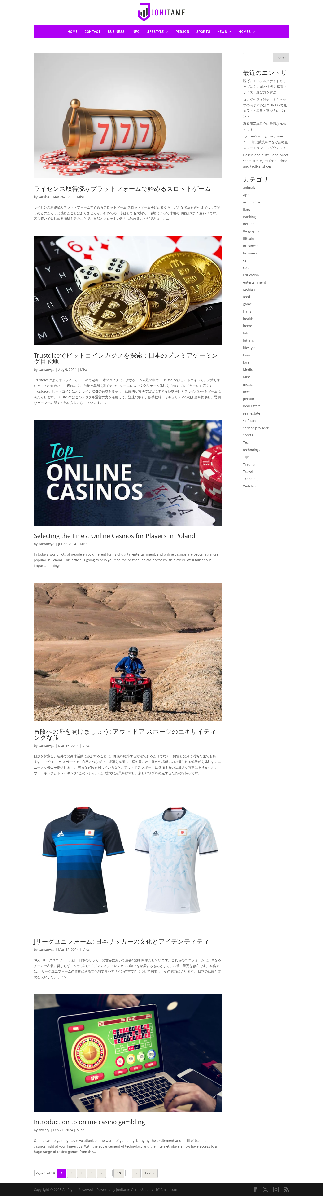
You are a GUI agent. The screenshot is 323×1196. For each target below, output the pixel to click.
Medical (249, 369)
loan (246, 355)
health (248, 318)
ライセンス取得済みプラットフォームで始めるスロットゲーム (122, 188)
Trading (249, 464)
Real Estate (252, 406)
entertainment (254, 282)
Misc (80, 196)
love (246, 362)
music (248, 384)
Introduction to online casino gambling (89, 1121)
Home (73, 31)
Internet (249, 340)
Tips (246, 457)
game (247, 304)
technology (251, 449)
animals (249, 187)
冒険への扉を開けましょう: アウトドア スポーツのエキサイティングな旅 (125, 734)
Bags (247, 209)
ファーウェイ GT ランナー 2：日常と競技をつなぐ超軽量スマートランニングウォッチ (265, 142)
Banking (249, 217)
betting (248, 224)
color (247, 267)
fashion (249, 289)
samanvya (46, 369)
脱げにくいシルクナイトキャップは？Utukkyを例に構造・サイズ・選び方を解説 (265, 86)
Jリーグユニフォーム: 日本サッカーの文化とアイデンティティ (122, 941)
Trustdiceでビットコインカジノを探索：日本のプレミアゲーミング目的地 (126, 358)
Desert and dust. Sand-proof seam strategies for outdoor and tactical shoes (265, 161)
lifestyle (155, 31)
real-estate (251, 413)
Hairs (247, 311)
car (245, 260)
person (182, 31)
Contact (92, 31)
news (222, 31)
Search (281, 58)
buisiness (250, 246)
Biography (251, 231)
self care (250, 420)
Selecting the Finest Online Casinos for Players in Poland (114, 535)
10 (119, 1173)
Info (135, 31)
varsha (44, 196)
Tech (247, 442)
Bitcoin (248, 238)
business (116, 31)
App (246, 195)
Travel (248, 471)
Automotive (252, 202)
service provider (256, 428)
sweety (44, 1130)
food (246, 296)
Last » (149, 1173)
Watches (250, 486)
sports (203, 31)
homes (245, 31)
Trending (250, 479)
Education (251, 275)
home (247, 326)
